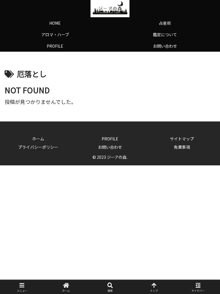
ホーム (38, 139)
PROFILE (110, 139)
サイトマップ (182, 139)
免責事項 (182, 147)
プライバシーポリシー (38, 147)
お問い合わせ (110, 147)
